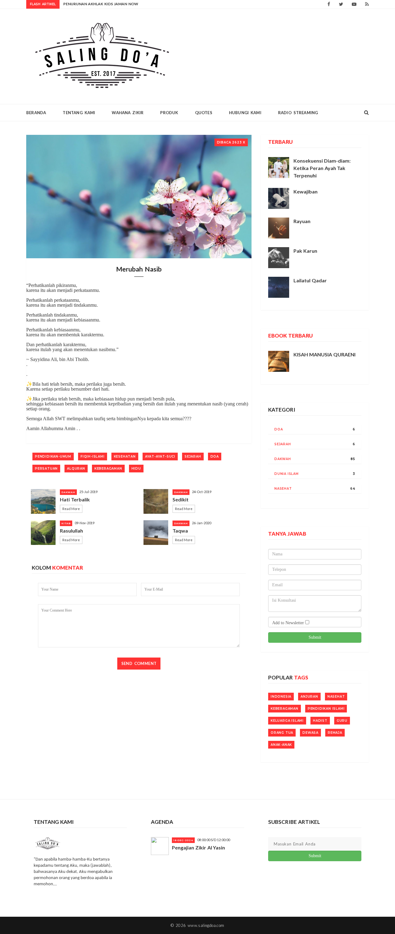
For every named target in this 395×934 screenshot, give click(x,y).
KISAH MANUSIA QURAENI (324, 354)
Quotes (203, 112)
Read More (71, 509)
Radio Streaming (298, 112)
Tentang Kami (79, 112)
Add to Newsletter (288, 623)
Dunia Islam (286, 474)
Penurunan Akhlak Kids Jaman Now (100, 4)
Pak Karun (305, 251)
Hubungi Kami (245, 112)
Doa (278, 429)
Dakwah (282, 459)
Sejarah (282, 444)
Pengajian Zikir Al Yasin (198, 847)
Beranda (36, 112)
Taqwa (180, 530)
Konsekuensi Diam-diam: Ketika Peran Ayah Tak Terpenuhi (322, 168)
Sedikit (181, 499)
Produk (169, 112)
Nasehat (283, 489)
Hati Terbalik (75, 499)
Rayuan (301, 221)
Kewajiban (305, 191)
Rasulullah (71, 530)
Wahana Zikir (127, 112)
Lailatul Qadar (310, 280)
